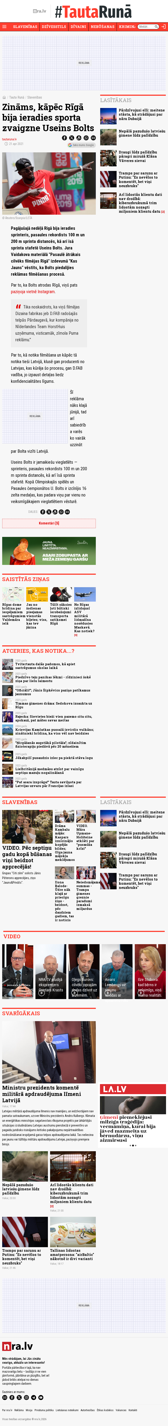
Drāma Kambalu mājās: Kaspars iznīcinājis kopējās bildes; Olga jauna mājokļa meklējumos (65, 843)
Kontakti (133, 1410)
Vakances (121, 1410)
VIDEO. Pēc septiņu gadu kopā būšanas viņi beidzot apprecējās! (27, 857)
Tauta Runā (16, 97)
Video (11, 936)
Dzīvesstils (54, 26)
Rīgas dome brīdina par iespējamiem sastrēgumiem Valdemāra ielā (14, 613)
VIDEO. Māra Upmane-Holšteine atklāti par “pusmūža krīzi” (85, 837)
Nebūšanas (102, 26)
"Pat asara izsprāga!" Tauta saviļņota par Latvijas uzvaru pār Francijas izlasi (48, 784)
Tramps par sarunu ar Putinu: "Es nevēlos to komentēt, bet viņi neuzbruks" (138, 179)
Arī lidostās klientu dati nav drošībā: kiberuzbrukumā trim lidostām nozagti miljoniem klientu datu (140, 203)
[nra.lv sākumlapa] (39, 11)
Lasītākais (115, 100)
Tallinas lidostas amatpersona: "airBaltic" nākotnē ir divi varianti (72, 1254)
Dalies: (33, 512)
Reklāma (19, 1410)
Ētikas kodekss (105, 1410)
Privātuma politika (44, 1410)
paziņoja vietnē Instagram (33, 291)
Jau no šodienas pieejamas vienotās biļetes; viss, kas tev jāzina (36, 615)
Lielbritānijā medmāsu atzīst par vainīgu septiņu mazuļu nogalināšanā (49, 771)
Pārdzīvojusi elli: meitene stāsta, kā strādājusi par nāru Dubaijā (142, 114)
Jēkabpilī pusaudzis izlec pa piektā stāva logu (54, 758)
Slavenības (25, 26)
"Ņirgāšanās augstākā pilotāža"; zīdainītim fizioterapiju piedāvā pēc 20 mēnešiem (50, 745)
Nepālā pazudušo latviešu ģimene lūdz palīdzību (142, 133)
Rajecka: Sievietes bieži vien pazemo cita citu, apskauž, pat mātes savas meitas (53, 718)
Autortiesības (88, 1410)
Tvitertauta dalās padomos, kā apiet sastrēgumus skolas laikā (45, 666)
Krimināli (130, 26)
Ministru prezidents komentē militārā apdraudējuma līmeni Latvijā (41, 1094)
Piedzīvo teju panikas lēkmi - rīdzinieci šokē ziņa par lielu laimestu (53, 679)
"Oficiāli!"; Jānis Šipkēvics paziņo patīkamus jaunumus (52, 692)
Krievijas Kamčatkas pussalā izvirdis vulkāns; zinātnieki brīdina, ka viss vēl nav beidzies (54, 731)
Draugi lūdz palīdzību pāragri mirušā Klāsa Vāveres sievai (138, 156)
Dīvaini (78, 26)
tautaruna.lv (9, 139)
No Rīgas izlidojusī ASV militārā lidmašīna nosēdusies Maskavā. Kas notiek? (84, 617)
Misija (29, 1410)
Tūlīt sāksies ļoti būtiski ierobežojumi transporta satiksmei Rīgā (61, 613)
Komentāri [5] (49, 523)
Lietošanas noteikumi (67, 1410)
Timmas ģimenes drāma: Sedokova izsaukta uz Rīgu (53, 705)
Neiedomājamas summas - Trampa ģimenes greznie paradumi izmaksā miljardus (89, 895)
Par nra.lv (7, 1410)
